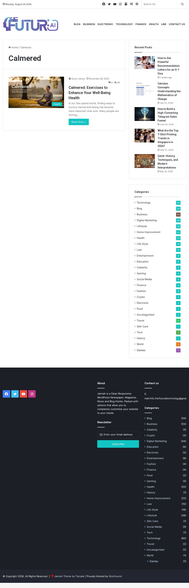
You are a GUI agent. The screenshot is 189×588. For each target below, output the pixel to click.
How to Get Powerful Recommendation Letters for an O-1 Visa (169, 66)
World (140, 344)
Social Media (144, 279)
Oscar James (78, 78)
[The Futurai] (30, 24)
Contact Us (177, 24)
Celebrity (142, 267)
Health (154, 24)
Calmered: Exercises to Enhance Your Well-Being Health (90, 92)
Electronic (105, 24)
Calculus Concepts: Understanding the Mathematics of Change (169, 91)
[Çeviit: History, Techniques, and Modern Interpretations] (145, 161)
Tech (140, 332)
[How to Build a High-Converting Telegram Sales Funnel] (145, 114)
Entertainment (145, 255)
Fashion (141, 291)
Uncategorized (145, 314)
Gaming (141, 273)
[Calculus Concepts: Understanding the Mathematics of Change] (145, 88)
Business (89, 24)
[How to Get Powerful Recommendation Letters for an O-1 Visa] (145, 62)
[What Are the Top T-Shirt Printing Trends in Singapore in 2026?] (145, 135)
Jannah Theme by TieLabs (69, 576)
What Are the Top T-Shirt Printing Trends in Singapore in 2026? (168, 138)
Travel (140, 320)
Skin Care (142, 326)
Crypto (141, 296)
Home (14, 47)
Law (163, 24)
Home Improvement (148, 232)
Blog (77, 24)
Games (141, 350)
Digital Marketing (147, 220)
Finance (140, 24)
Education (143, 261)
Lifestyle (142, 226)
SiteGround (115, 576)
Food (139, 308)
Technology (124, 24)
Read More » (78, 121)
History (141, 338)
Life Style (142, 243)
